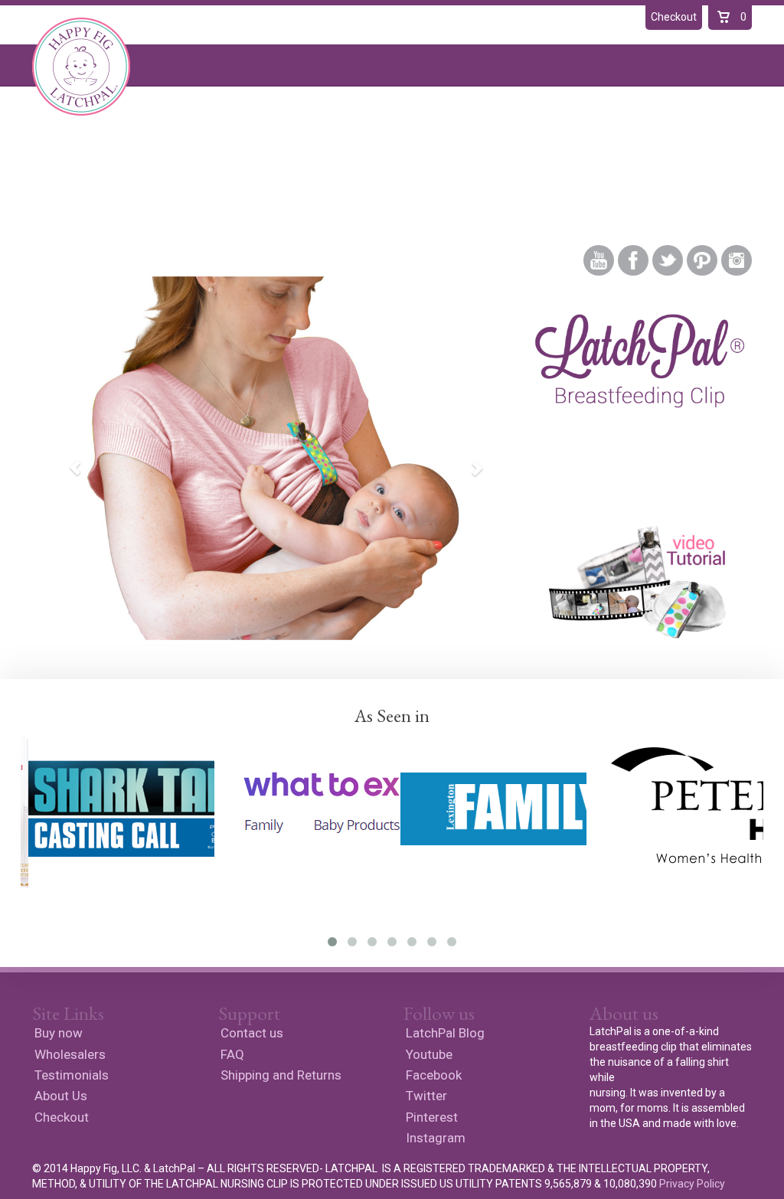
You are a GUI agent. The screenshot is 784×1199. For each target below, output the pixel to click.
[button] (67, 458)
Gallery (391, 185)
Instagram (736, 260)
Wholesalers (70, 1054)
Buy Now (133, 185)
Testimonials (224, 185)
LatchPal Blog (583, 185)
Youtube (598, 260)
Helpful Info (476, 185)
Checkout (61, 1117)
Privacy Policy (692, 1184)
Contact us (251, 1033)
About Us (316, 185)
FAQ (232, 1054)
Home (62, 185)
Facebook (633, 260)
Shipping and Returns (280, 1075)
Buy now (58, 1033)
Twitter (667, 260)
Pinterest (702, 260)
